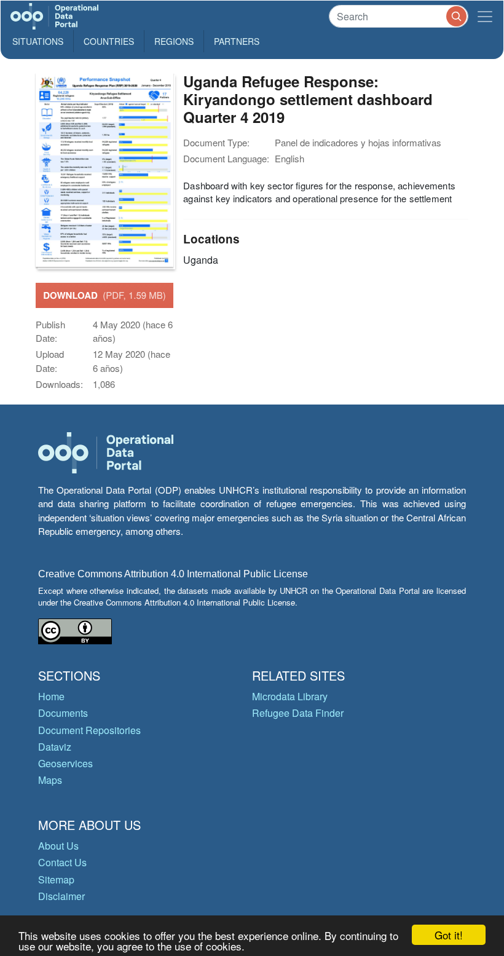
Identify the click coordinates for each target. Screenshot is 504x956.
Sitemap (56, 879)
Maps (50, 780)
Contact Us (62, 862)
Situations (37, 41)
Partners (236, 41)
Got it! (449, 934)
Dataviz (54, 747)
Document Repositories (89, 730)
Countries (109, 41)
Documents (63, 713)
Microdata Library (290, 696)
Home (51, 696)
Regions (174, 41)
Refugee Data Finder (298, 713)
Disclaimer (61, 896)
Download (104, 295)
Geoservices (65, 763)
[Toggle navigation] (485, 16)
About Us (58, 846)
